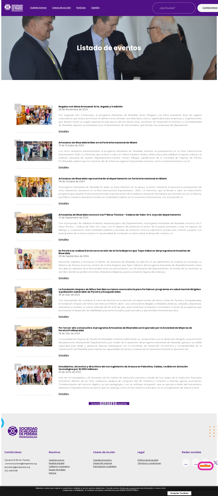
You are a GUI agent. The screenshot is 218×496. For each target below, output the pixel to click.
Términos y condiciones (149, 463)
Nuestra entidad (56, 463)
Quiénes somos (56, 460)
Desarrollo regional (102, 463)
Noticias (81, 7)
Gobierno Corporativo (59, 466)
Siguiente (122, 403)
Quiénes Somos (38, 7)
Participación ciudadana (104, 466)
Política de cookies (128, 488)
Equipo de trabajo (57, 469)
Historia (52, 473)
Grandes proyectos (102, 460)
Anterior (95, 403)
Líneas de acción (61, 7)
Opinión (95, 7)
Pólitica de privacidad (148, 460)
